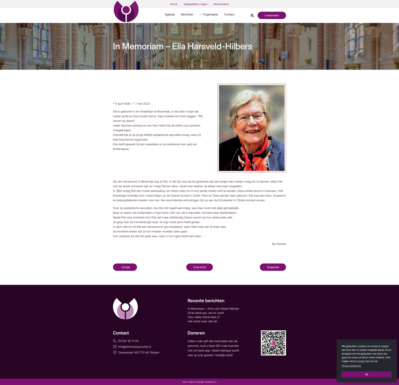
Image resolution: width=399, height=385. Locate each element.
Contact (229, 14)
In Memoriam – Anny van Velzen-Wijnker (214, 308)
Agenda (170, 14)
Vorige (126, 267)
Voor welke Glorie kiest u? (204, 317)
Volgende (273, 267)
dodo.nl (192, 381)
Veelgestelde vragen (195, 4)
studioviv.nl (210, 381)
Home (173, 4)
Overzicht (199, 267)
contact (361, 361)
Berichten (187, 14)
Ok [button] (366, 374)
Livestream (272, 15)
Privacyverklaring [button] (351, 366)
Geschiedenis (221, 4)
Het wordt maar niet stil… (204, 321)
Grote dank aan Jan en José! (206, 312)
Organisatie (210, 14)
